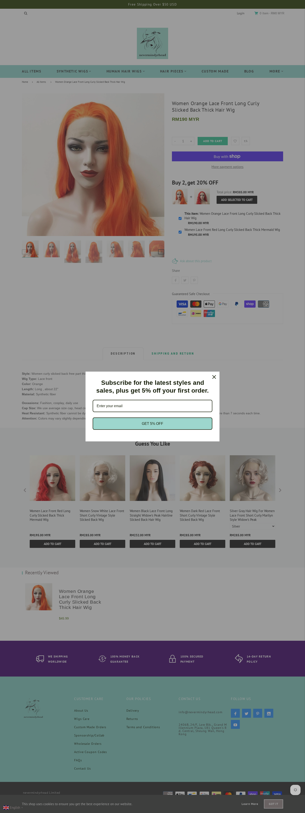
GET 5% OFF (152, 424)
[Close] (214, 377)
